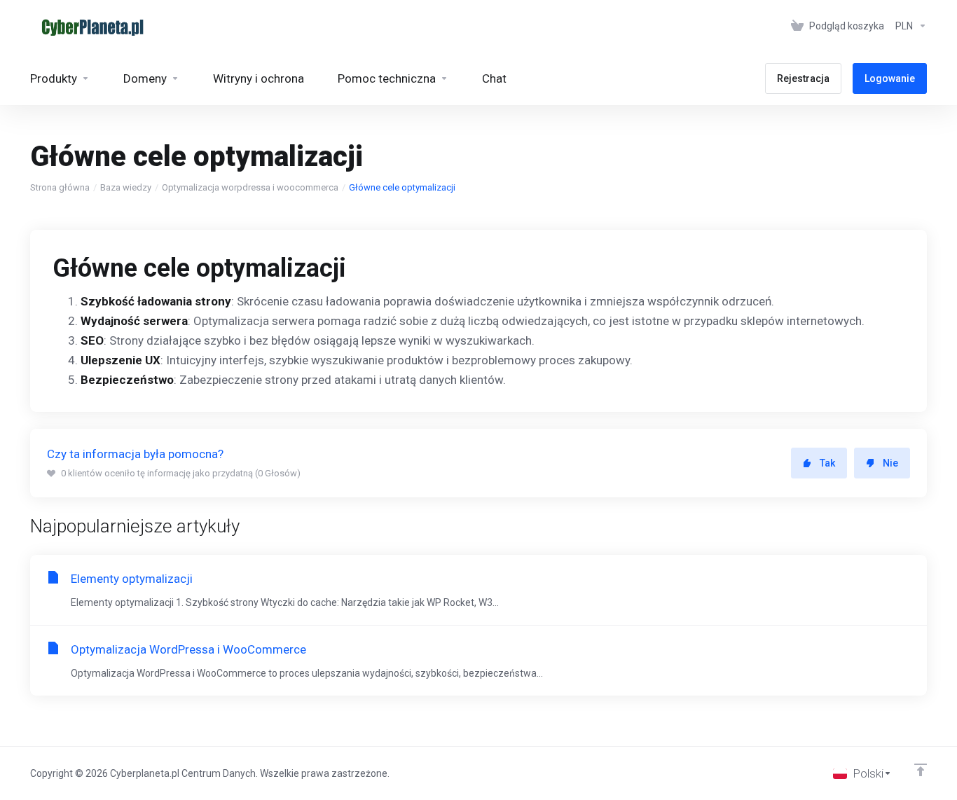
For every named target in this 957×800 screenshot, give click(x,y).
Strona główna (60, 187)
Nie (890, 463)
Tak (827, 463)
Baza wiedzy (125, 187)
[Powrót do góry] (920, 770)
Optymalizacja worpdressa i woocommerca (250, 187)
